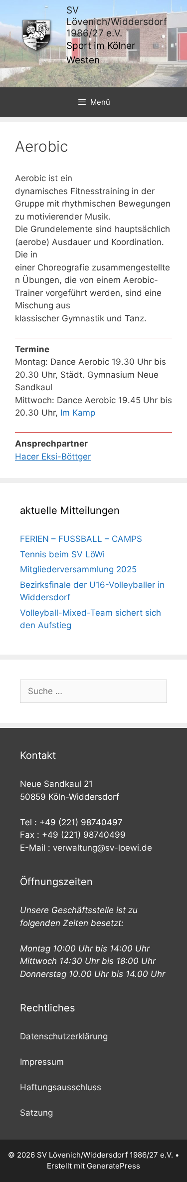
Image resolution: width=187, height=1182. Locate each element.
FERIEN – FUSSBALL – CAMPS (81, 539)
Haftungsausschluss (60, 1087)
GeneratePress (113, 1166)
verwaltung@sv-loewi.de (102, 848)
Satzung (36, 1113)
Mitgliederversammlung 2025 (78, 569)
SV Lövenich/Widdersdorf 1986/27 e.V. (116, 21)
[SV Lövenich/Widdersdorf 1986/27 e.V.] (37, 35)
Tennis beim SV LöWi (62, 554)
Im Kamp (77, 413)
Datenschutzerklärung (64, 1036)
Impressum (42, 1062)
